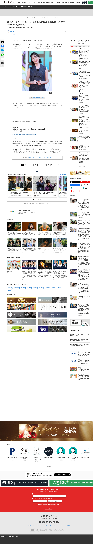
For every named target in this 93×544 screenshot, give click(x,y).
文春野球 (72, 2)
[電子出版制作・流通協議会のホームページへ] (32, 530)
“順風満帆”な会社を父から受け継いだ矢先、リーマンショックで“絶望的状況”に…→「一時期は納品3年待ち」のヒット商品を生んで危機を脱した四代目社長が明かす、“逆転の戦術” (45, 273)
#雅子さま (23, 287)
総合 (83, 43)
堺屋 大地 (12, 31)
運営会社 (68, 525)
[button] (33, 199)
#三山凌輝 (54, 287)
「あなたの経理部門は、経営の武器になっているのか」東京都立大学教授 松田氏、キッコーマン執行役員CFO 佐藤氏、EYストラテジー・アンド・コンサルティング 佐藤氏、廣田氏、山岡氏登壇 (29, 274)
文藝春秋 (48, 2)
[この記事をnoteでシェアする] (2, 59)
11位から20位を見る (80, 166)
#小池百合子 (47, 287)
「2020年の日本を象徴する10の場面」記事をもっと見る (37, 203)
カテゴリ (29, 2)
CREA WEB (11, 536)
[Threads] (47, 522)
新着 (19, 2)
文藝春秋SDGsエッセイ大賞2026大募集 (13, 271)
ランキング (23, 2)
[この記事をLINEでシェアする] (2, 55)
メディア (18, 34)
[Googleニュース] (50, 522)
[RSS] (57, 522)
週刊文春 (43, 2)
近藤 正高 (81, 162)
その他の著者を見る (49, 466)
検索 (79, 2)
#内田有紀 (35, 287)
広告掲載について (31, 525)
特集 (35, 2)
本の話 (16, 536)
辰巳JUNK (82, 113)
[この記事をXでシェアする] (2, 42)
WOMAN (53, 2)
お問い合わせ (39, 525)
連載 (39, 2)
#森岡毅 (9, 290)
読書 (63, 2)
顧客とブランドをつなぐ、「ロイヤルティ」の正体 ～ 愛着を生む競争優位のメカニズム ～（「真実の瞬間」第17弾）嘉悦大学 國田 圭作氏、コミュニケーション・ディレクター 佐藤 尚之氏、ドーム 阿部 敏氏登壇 (60, 274)
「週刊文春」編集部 (83, 55)
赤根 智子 (81, 102)
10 (51, 165)
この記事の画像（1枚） (38, 97)
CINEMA (58, 2)
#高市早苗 (10, 287)
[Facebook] (40, 522)
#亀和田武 (41, 287)
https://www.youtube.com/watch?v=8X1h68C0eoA (24, 134)
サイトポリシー (61, 525)
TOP (8, 17)
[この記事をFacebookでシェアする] (2, 46)
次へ (59, 165)
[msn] (54, 522)
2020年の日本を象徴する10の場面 (21, 6)
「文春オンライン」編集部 (16, 195)
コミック (67, 2)
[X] (43, 522)
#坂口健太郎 (16, 287)
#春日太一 (60, 287)
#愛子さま (29, 287)
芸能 (14, 34)
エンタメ (10, 34)
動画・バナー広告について (50, 525)
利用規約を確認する (42, 504)
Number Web (4, 536)
